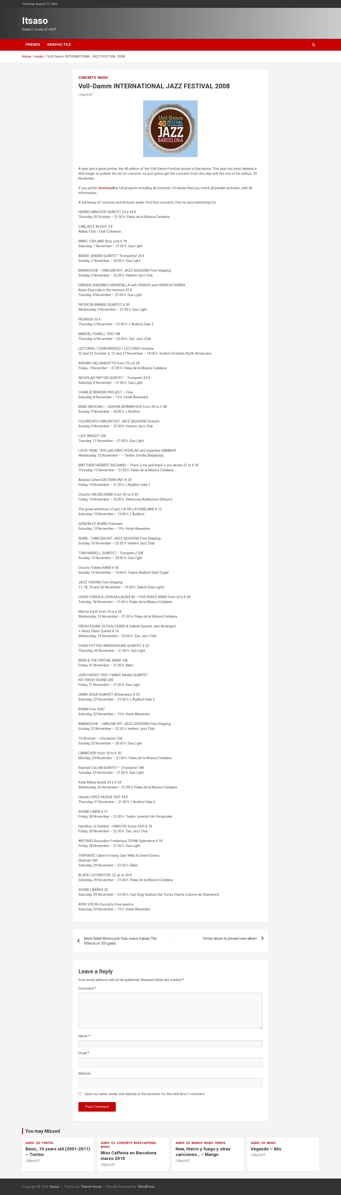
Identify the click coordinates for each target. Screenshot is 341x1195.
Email (83, 1053)
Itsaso (35, 20)
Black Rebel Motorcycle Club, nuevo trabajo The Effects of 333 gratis (120, 940)
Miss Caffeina (145, 1143)
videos (220, 1143)
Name (84, 1036)
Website (84, 1073)
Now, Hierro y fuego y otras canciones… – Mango (203, 1151)
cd (38, 1143)
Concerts (87, 77)
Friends (33, 45)
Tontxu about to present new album (230, 938)
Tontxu (47, 1143)
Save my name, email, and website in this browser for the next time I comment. (145, 1094)
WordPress (146, 1187)
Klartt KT (86, 95)
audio (30, 1143)
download (105, 188)
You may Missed (42, 1131)
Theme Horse (91, 1187)
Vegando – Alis (266, 1149)
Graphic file (59, 45)
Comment (87, 988)
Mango (197, 1143)
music (103, 77)
